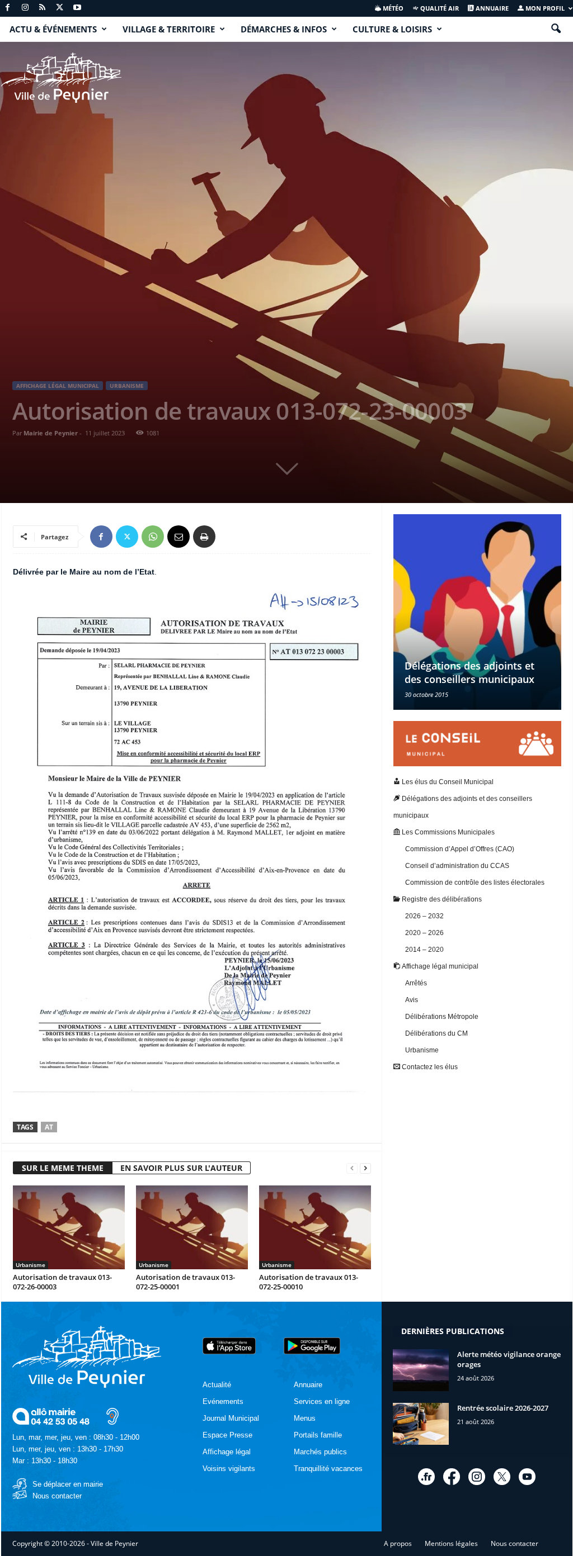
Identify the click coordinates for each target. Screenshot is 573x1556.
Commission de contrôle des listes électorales (474, 882)
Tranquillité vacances (328, 1468)
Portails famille (318, 1435)
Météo (392, 8)
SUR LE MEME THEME (63, 1168)
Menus (305, 1418)
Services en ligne (322, 1401)
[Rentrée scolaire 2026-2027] (421, 1424)
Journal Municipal (231, 1418)
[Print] (204, 536)
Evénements (223, 1401)
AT (49, 1127)
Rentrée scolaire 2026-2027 (502, 1408)
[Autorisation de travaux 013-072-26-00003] (69, 1227)
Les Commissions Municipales (447, 832)
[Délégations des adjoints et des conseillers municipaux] (477, 612)
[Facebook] (8, 8)
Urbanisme (127, 386)
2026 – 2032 (424, 916)
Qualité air (439, 8)
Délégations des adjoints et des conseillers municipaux (469, 672)
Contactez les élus (429, 1067)
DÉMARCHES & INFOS (284, 29)
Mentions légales (451, 1543)
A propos (398, 1543)
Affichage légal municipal (57, 386)
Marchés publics (320, 1452)
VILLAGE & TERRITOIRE (169, 29)
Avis (411, 1000)
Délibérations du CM (436, 1033)
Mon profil (544, 8)
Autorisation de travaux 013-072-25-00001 (185, 1282)
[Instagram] (25, 8)
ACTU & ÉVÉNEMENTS (53, 29)
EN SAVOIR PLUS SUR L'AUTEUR (181, 1168)
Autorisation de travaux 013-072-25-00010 (308, 1282)
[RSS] (42, 8)
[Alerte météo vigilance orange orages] (421, 1370)
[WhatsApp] (153, 536)
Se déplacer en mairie (67, 1484)
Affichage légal (227, 1452)
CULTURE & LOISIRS (392, 29)
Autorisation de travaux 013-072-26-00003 (62, 1282)
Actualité (217, 1385)
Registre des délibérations (441, 899)
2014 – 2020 (424, 949)
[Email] (178, 536)
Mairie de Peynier (51, 433)
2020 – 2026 (424, 933)
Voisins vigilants (229, 1468)
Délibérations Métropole (441, 1017)
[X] (60, 8)
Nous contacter (57, 1496)
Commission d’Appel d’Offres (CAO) (459, 849)
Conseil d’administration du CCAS (457, 866)
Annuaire (491, 8)
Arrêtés (416, 983)
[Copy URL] (230, 536)
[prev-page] (352, 1168)
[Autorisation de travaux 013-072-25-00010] (315, 1227)
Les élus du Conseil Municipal (447, 782)
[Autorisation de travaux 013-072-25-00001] (192, 1227)
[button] (555, 29)
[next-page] (365, 1168)
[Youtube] (77, 8)
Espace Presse (227, 1435)
